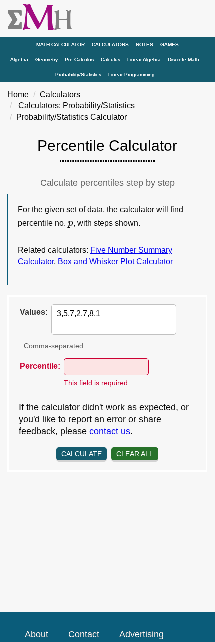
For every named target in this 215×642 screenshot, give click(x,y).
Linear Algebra (144, 59)
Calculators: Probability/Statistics (76, 105)
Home (18, 94)
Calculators (110, 44)
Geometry (47, 59)
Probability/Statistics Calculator (71, 117)
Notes (145, 44)
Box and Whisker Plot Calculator (115, 261)
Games (169, 44)
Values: (34, 312)
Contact (84, 634)
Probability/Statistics (79, 74)
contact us (110, 431)
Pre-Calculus (79, 59)
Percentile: (40, 366)
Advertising (142, 634)
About (36, 634)
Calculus (110, 59)
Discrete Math (184, 59)
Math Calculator (60, 44)
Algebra (19, 59)
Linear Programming (131, 74)
